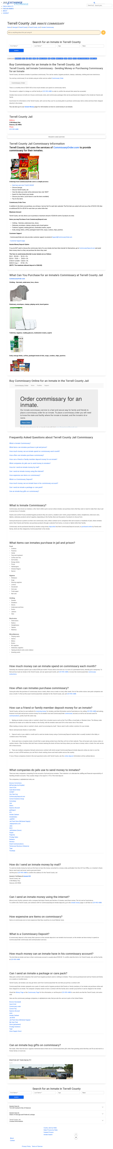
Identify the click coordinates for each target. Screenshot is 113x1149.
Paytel (11, 832)
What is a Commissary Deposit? (21, 479)
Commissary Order (57, 78)
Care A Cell (12, 787)
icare (10, 1013)
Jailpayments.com (15, 823)
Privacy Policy (26, 1146)
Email (49, 58)
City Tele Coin (13, 794)
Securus (11, 841)
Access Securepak (15, 1002)
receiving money (41, 711)
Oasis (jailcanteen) (15, 1024)
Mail (27, 58)
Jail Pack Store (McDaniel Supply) (19, 821)
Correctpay (12, 801)
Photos (75, 58)
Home (9, 27)
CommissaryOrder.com (66, 147)
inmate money (75, 902)
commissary (69, 713)
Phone (30, 58)
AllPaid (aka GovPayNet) (16, 785)
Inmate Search (43, 58)
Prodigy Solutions (14, 1027)
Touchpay (12, 851)
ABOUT (5, 11)
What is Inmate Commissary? (20, 443)
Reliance (12, 839)
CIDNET (11, 792)
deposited (52, 526)
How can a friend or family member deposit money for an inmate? (33, 459)
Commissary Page (33, 992)
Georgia (15, 27)
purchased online (86, 526)
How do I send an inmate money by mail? (24, 467)
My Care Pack (13, 1022)
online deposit (69, 756)
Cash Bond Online (14, 790)
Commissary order (15, 1006)
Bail (37, 58)
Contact (12, 1140)
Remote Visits (59, 58)
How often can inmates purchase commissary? (26, 455)
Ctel (10, 803)
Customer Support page (17, 241)
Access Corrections (15, 783)
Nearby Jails (93, 58)
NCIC (11, 828)
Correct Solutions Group (16, 799)
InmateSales (13, 817)
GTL (10, 812)
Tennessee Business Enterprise (19, 846)
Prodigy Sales (13, 837)
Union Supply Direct (15, 1031)
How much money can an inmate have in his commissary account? (33, 483)
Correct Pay (13, 1009)
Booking (70, 58)
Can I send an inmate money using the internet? (26, 471)
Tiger (11, 848)
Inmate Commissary (48, 27)
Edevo (11, 805)
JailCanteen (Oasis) (15, 830)
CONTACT (6, 13)
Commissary (10, 58)
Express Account (14, 808)
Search (16, 50)
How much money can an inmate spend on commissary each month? (34, 451)
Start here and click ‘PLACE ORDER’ (23, 185)
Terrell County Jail (34, 27)
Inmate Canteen (14, 814)
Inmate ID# (27, 876)
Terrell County (23, 27)
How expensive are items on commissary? (24, 475)
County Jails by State (50, 1128)
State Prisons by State (51, 1130)
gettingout (12, 810)
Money (34, 58)
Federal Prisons (48, 1132)
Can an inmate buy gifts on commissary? (24, 491)
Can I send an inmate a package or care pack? (26, 487)
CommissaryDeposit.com (87, 248)
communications (14, 716)
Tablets (53, 58)
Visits (23, 58)
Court (65, 58)
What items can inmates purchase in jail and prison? (28, 447)
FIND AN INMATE (8, 9)
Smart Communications (16, 844)
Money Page (20, 992)
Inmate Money (29, 107)
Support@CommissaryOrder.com (62, 237)
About (12, 1138)
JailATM (11, 819)
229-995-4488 (47, 91)
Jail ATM (12, 1017)
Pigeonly (12, 835)
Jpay (10, 826)
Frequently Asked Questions (56, 137)
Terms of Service (37, 1146)
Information (18, 58)
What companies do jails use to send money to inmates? (30, 463)
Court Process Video (83, 58)
